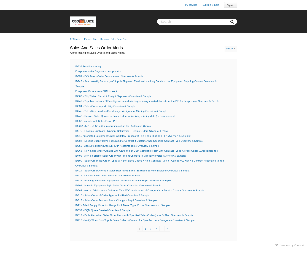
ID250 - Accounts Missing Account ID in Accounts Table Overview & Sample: (117, 145)
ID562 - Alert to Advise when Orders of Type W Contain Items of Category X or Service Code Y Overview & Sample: (140, 190)
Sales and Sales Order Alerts (114, 39)
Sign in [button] (230, 5)
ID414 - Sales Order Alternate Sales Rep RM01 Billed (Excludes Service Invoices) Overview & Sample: (132, 170)
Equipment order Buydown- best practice (98, 71)
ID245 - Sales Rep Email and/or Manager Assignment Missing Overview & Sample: (121, 111)
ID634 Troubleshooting (88, 66)
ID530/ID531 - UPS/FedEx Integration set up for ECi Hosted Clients (113, 126)
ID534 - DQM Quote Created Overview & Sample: (103, 210)
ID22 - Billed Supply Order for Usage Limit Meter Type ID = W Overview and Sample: (122, 205)
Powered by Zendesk (292, 245)
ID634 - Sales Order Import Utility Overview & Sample (105, 106)
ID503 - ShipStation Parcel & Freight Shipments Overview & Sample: (113, 96)
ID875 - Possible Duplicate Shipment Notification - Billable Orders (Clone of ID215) (121, 130)
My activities (191, 5)
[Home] (83, 21)
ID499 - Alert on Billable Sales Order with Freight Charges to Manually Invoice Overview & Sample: (130, 155)
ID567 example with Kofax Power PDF (96, 121)
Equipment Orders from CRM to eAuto (96, 91)
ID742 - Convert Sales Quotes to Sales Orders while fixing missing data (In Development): (125, 116)
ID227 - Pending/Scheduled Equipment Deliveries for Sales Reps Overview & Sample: (123, 180)
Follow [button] (229, 48)
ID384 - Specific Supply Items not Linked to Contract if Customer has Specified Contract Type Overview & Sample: (139, 140)
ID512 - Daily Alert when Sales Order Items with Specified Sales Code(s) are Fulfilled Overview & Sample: (134, 215)
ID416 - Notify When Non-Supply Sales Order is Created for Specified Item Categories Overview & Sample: (135, 220)
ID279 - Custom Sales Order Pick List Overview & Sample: (108, 175)
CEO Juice (75, 39)
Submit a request (211, 5)
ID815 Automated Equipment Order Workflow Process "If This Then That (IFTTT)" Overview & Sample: (133, 135)
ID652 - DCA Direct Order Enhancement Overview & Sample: (109, 76)
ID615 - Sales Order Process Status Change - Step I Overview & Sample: (116, 200)
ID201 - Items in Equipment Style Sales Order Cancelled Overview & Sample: (118, 185)
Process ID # (90, 39)
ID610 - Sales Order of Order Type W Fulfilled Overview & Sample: (112, 195)
